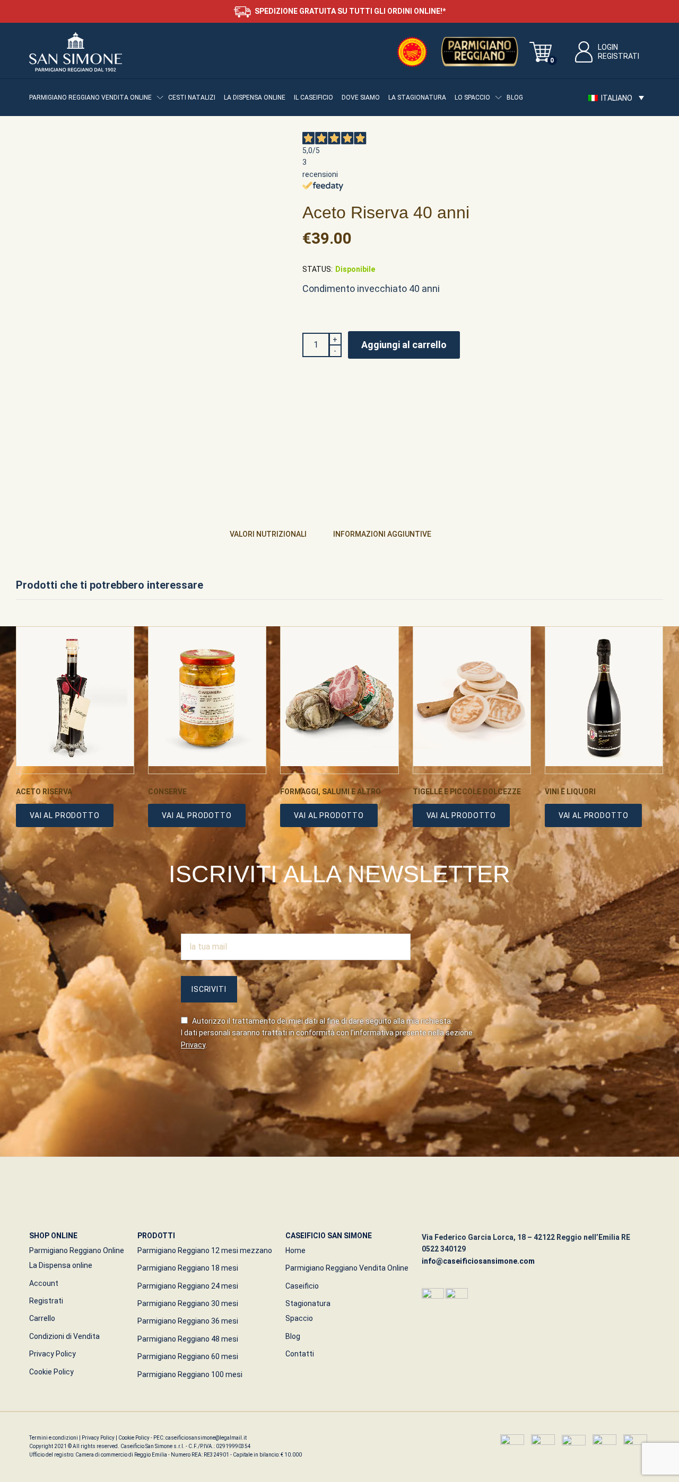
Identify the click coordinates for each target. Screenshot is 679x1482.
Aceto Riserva (44, 791)
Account (43, 1283)
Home (295, 1250)
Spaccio (299, 1318)
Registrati (618, 56)
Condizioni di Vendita (64, 1336)
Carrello (42, 1318)
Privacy (193, 1045)
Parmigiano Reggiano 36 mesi (187, 1321)
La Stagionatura (417, 97)
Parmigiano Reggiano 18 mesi (187, 1268)
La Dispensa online (254, 97)
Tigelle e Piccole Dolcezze (467, 791)
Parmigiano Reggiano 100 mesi (189, 1374)
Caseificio (302, 1286)
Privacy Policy (52, 1354)
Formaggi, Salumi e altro (330, 791)
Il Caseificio (313, 97)
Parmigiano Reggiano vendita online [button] (90, 97)
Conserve (167, 791)
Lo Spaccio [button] (472, 97)
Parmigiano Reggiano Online (76, 1250)
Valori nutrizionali (268, 534)
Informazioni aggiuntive (382, 534)
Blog (515, 97)
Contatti (299, 1354)
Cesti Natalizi (191, 97)
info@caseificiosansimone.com (478, 1261)
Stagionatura (307, 1303)
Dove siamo (361, 97)
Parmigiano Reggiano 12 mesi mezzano (204, 1250)
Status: (317, 269)
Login (608, 47)
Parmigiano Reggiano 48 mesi (187, 1339)
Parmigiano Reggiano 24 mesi (187, 1286)
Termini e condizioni (54, 1438)
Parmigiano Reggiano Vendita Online (346, 1268)
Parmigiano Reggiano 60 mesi (187, 1356)
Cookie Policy (51, 1372)
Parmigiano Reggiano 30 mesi (187, 1303)
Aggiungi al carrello (404, 344)
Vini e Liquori (570, 791)
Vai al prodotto (65, 815)
